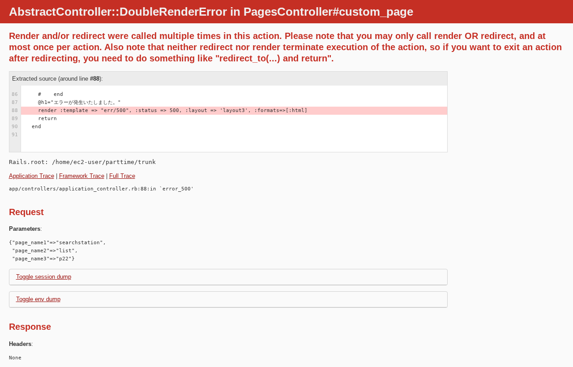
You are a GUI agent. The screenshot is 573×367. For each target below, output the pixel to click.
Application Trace (31, 176)
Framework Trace (81, 176)
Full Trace (122, 176)
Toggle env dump (38, 299)
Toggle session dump (43, 276)
